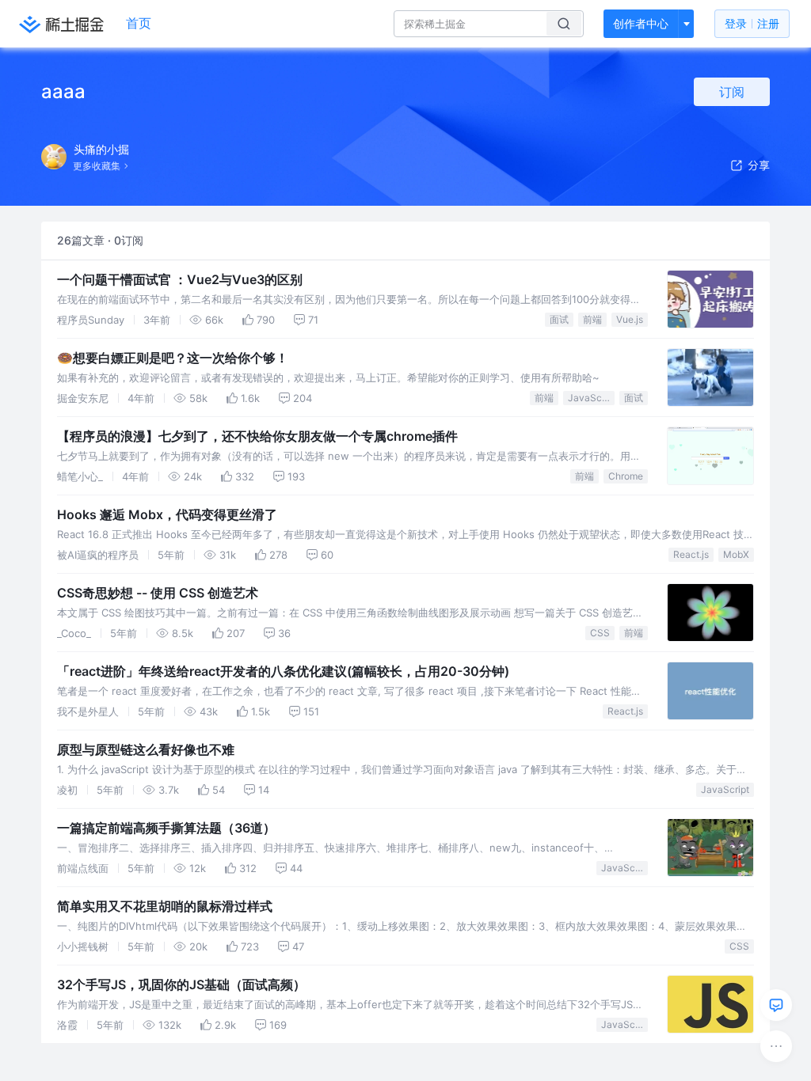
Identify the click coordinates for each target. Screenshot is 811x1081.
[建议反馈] (776, 1005)
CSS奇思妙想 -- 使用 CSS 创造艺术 (157, 593)
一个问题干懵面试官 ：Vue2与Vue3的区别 (180, 279)
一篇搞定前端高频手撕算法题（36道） (166, 828)
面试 (559, 319)
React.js (691, 554)
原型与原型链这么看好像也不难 (145, 749)
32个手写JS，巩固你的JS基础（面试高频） (181, 984)
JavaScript (591, 398)
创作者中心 (640, 23)
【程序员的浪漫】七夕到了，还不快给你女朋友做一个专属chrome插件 (257, 436)
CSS (600, 633)
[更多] (776, 1046)
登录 (752, 23)
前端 (592, 319)
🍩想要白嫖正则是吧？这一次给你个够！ (172, 358)
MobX (736, 554)
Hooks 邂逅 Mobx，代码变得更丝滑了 (167, 514)
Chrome (625, 476)
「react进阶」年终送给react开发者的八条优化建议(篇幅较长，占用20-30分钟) (283, 671)
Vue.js (629, 319)
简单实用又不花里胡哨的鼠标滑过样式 (164, 906)
